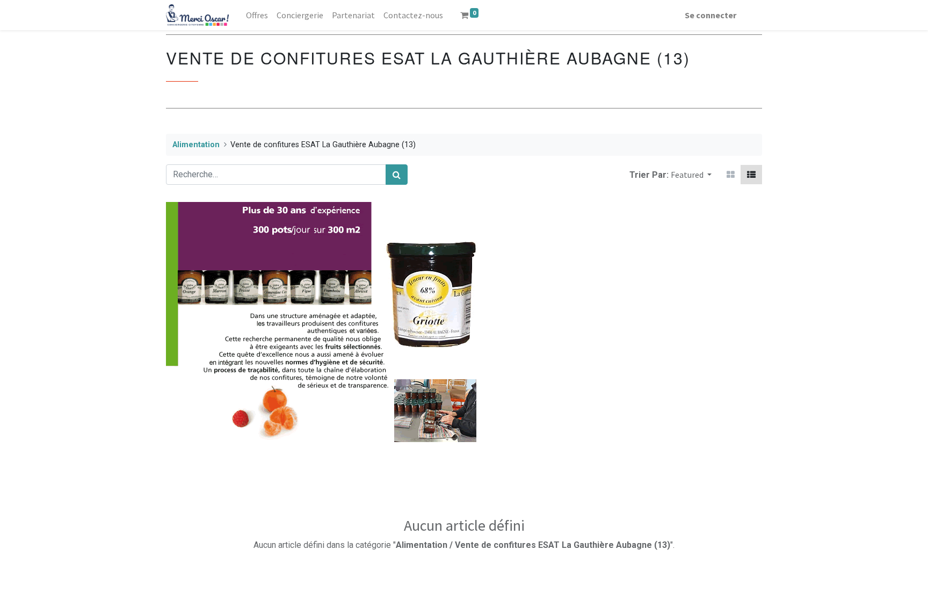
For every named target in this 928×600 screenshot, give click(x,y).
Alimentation (196, 144)
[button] (691, 174)
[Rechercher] (397, 174)
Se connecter (710, 15)
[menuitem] (257, 15)
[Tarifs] (730, 174)
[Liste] (751, 174)
